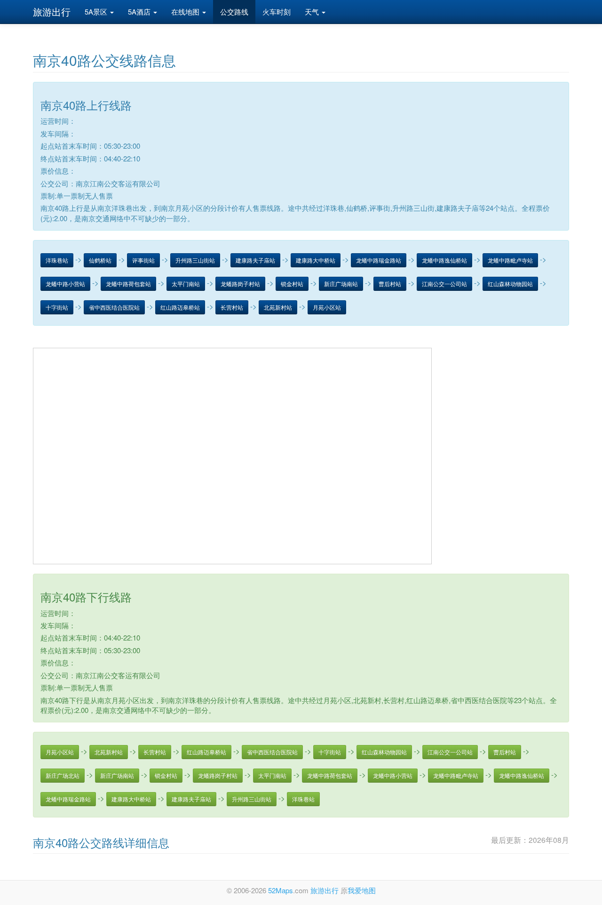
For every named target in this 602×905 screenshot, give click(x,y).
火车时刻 (276, 11)
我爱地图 (362, 890)
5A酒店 (140, 11)
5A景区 (97, 11)
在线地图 (186, 11)
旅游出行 (52, 11)
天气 (313, 11)
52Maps (280, 890)
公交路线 (234, 11)
